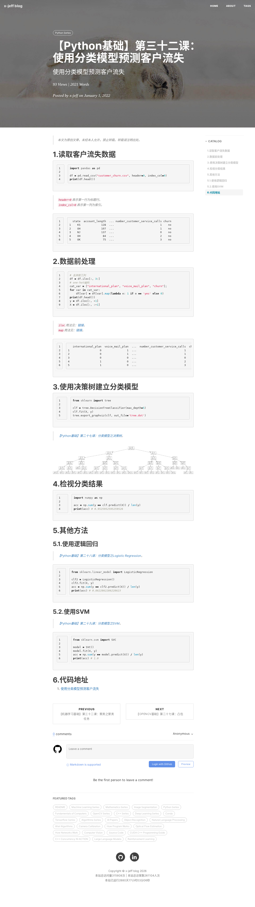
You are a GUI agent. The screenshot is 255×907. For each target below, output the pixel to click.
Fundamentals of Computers (70, 813)
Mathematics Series (117, 807)
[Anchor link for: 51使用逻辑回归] (48, 543)
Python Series (63, 32)
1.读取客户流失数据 (218, 150)
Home (214, 5)
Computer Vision (93, 832)
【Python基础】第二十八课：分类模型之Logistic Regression (99, 556)
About (231, 5)
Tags (247, 5)
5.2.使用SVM (215, 186)
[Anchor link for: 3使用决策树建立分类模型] (48, 386)
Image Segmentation (145, 807)
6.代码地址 (213, 192)
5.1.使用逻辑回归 (217, 180)
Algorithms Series (91, 819)
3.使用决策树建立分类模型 (222, 162)
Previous (86, 713)
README (60, 807)
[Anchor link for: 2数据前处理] (48, 261)
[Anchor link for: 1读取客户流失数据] (48, 154)
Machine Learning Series (85, 807)
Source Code (116, 832)
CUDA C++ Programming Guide (147, 832)
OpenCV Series (101, 813)
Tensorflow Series (65, 819)
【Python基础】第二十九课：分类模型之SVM (89, 623)
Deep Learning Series (147, 813)
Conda (169, 813)
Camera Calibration (89, 826)
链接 (81, 325)
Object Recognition (134, 819)
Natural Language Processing (168, 819)
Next (159, 711)
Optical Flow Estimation (149, 826)
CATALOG (215, 141)
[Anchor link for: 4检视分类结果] (48, 483)
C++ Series (122, 813)
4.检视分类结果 (216, 168)
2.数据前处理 (215, 156)
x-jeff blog (13, 6)
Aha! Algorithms (64, 826)
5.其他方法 (213, 174)
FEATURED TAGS (64, 798)
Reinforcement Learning (141, 838)
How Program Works (118, 826)
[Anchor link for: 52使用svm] (48, 611)
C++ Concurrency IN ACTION (71, 838)
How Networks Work (66, 832)
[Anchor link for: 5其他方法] (48, 530)
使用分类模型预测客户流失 (80, 689)
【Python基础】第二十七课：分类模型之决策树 (90, 436)
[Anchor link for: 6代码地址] (48, 679)
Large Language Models (107, 838)
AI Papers (112, 819)
